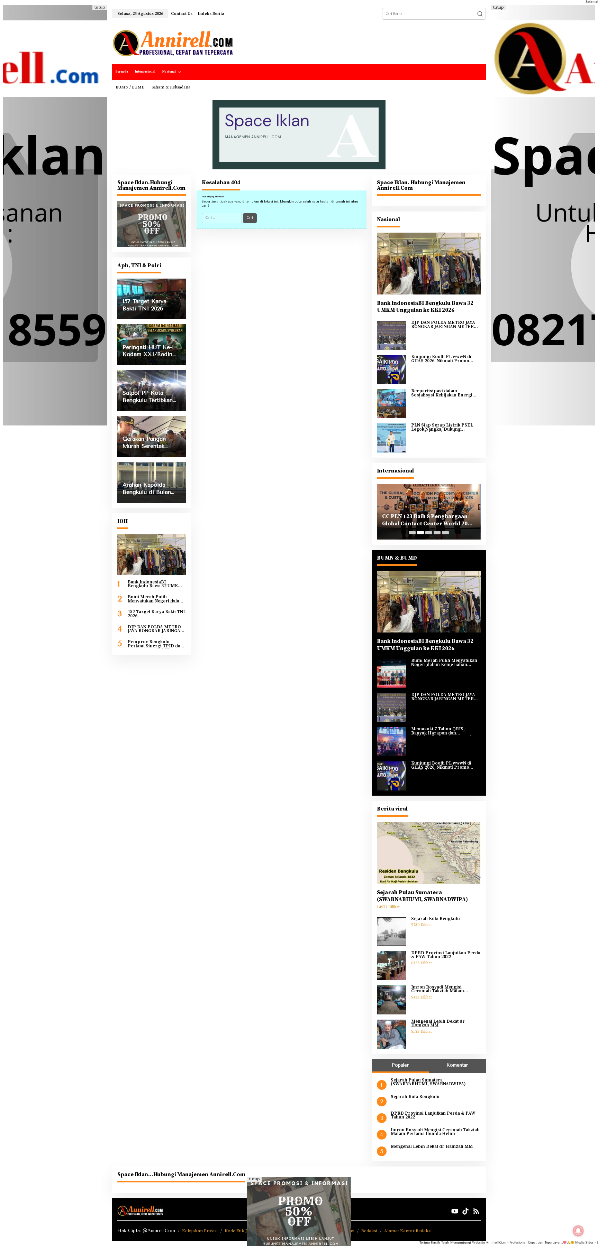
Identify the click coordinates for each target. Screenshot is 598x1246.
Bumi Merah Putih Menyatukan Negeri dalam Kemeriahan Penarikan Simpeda (155, 599)
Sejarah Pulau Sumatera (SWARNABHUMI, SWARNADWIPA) (422, 896)
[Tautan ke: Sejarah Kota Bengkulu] (391, 931)
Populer (400, 1065)
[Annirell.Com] (172, 43)
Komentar (457, 1065)
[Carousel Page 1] (412, 532)
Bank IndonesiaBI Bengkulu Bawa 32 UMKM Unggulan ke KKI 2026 (155, 584)
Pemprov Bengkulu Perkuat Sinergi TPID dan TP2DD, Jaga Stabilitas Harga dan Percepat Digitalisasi (155, 644)
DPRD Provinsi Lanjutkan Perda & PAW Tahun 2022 (445, 955)
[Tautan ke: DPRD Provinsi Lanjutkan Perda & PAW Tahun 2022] (391, 965)
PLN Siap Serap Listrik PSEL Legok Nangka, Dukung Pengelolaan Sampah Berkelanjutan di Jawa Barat (442, 427)
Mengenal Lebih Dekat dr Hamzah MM (438, 1024)
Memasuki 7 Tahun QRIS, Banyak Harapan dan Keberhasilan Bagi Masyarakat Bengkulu (444, 731)
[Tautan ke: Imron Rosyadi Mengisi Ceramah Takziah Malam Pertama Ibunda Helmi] (391, 999)
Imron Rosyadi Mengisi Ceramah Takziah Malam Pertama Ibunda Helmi (437, 989)
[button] (480, 14)
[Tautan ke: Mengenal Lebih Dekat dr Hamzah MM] (391, 1034)
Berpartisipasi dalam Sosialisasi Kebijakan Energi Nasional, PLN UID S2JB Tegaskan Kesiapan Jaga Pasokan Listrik (441, 393)
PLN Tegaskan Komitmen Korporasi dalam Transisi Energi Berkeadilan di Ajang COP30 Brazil (428, 520)
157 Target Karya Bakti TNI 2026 (156, 614)
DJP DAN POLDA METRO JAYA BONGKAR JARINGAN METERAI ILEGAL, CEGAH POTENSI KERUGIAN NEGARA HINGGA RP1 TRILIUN (156, 629)
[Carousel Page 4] (437, 532)
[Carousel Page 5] (445, 532)
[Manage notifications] (578, 1230)
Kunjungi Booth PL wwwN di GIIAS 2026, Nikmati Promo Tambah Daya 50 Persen (441, 359)
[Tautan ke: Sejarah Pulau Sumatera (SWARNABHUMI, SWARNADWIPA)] (429, 852)
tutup (99, 7)
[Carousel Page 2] (420, 532)
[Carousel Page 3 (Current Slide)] (428, 532)
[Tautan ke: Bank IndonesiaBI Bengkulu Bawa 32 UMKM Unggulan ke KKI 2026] (151, 554)
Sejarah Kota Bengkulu (435, 919)
